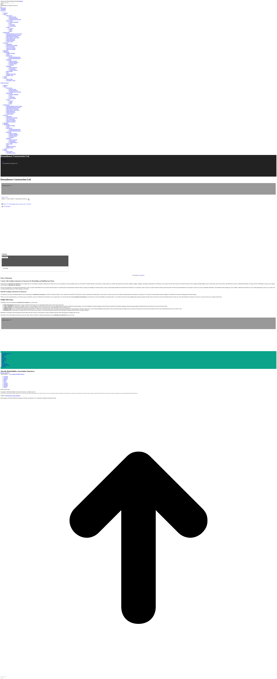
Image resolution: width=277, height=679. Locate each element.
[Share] (28, 199)
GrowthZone (141, 275)
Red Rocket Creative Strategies (13, 395)
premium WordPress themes (18, 374)
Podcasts (21, 1)
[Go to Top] (138, 675)
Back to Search (5, 197)
